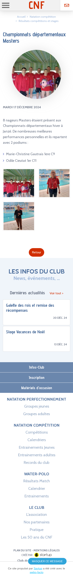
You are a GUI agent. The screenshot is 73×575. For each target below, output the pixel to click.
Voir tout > (56, 293)
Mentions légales (46, 550)
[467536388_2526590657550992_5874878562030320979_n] (54, 195)
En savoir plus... (36, 312)
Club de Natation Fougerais (36, 5)
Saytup (38, 568)
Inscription (36, 377)
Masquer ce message (47, 561)
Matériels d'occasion (36, 387)
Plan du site (22, 550)
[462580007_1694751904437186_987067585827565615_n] (19, 195)
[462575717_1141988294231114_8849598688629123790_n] (19, 228)
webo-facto (36, 572)
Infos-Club (36, 367)
